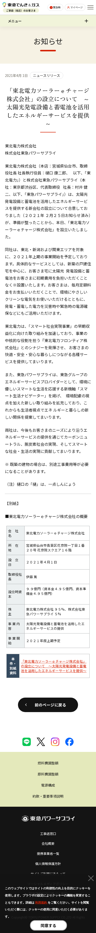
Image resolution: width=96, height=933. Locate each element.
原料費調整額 (48, 774)
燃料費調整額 (48, 763)
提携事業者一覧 (48, 853)
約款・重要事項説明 (48, 796)
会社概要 (48, 843)
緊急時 (57, 7)
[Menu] (90, 7)
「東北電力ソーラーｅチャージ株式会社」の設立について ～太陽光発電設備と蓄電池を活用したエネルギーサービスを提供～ (53, 666)
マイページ (76, 7)
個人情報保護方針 (48, 863)
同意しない (91, 879)
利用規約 (41, 902)
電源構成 (48, 785)
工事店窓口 (48, 833)
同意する (48, 925)
